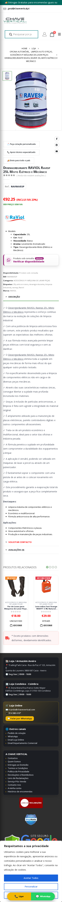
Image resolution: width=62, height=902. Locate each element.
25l (14, 284)
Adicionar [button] (17, 625)
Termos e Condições (18, 768)
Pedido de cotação (17, 733)
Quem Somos (14, 761)
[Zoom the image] (31, 798)
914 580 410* (15, 713)
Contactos (13, 758)
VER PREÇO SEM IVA (13, 204)
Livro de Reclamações (18, 778)
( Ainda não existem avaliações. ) (31, 175)
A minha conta (14, 788)
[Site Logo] (15, 20)
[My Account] (44, 34)
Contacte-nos (14, 785)
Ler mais (47, 625)
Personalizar (31, 886)
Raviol (21, 287)
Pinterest (56, 145)
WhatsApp (13, 736)
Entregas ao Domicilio (18, 765)
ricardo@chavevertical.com (22, 709)
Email (56, 151)
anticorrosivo (22, 284)
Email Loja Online (16, 739)
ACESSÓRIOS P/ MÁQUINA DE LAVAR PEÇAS (32, 280)
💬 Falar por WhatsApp (19, 718)
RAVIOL (13, 290)
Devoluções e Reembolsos (21, 775)
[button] (47, 567)
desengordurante (36, 284)
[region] (31, 871)
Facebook (56, 138)
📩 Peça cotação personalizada (21, 144)
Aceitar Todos (31, 877)
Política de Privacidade (18, 771)
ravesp (15, 287)
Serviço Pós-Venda (17, 781)
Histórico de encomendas (20, 791)
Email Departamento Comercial (22, 743)
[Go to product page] (46, 587)
